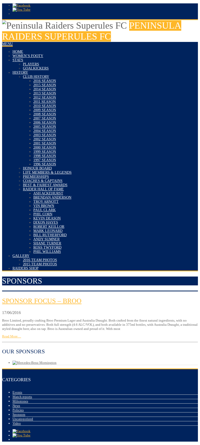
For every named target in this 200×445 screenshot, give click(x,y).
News (16, 406)
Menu (7, 44)
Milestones (20, 401)
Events (17, 392)
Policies (18, 410)
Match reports (22, 397)
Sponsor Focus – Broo (42, 301)
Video (16, 423)
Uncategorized (22, 419)
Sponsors (18, 414)
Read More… (11, 336)
